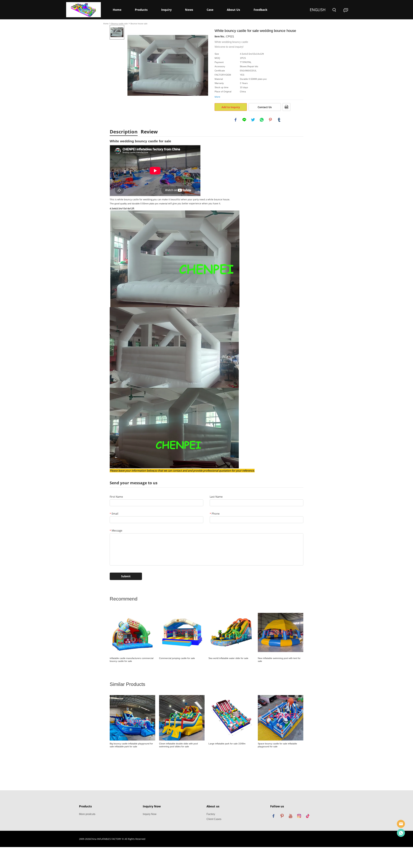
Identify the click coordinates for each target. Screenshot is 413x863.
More (217, 96)
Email (114, 513)
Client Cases (213, 819)
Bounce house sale (139, 24)
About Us (233, 10)
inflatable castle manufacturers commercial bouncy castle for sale (131, 659)
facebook (235, 119)
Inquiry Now (149, 814)
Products (141, 10)
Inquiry (166, 10)
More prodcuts (87, 814)
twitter (253, 119)
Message (116, 530)
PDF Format (286, 107)
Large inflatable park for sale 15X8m (227, 743)
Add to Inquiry (231, 107)
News (189, 10)
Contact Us (265, 107)
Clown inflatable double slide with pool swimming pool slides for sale (178, 745)
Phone (215, 513)
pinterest (270, 119)
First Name (116, 496)
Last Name (216, 496)
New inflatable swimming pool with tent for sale (279, 659)
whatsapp (261, 119)
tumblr (279, 119)
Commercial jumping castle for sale (177, 658)
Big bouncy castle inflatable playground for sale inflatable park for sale (131, 745)
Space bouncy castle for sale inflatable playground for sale (277, 745)
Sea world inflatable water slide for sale (228, 658)
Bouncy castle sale (119, 24)
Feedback (260, 10)
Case (210, 10)
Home (117, 10)
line (244, 119)
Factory (210, 814)
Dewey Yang (401, 833)
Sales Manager (401, 824)
